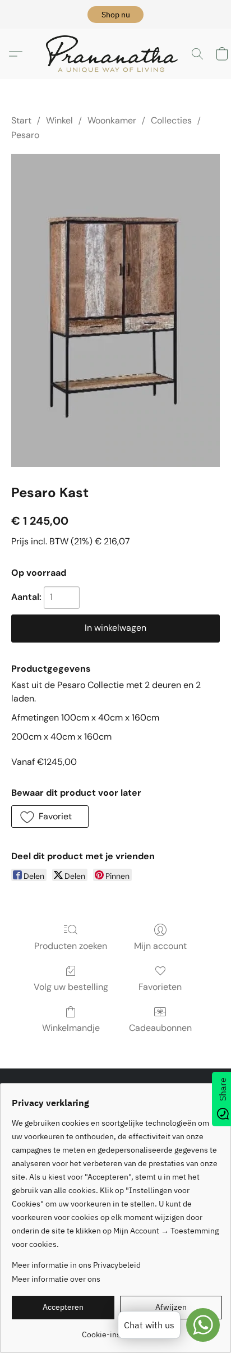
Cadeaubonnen (160, 1028)
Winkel (59, 120)
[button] (115, 14)
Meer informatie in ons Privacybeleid (76, 1265)
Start (21, 120)
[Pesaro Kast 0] (115, 310)
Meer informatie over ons (56, 1279)
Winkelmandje (71, 1028)
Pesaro (25, 135)
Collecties (171, 120)
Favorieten (160, 987)
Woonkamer (111, 120)
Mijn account (160, 946)
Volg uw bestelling (71, 987)
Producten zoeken (70, 946)
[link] (117, 1330)
